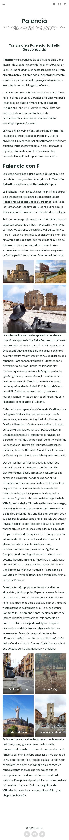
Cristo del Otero (52, 386)
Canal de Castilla (48, 409)
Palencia (34, 21)
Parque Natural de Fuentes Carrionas (27, 201)
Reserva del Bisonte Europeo (41, 206)
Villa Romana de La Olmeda (20, 503)
